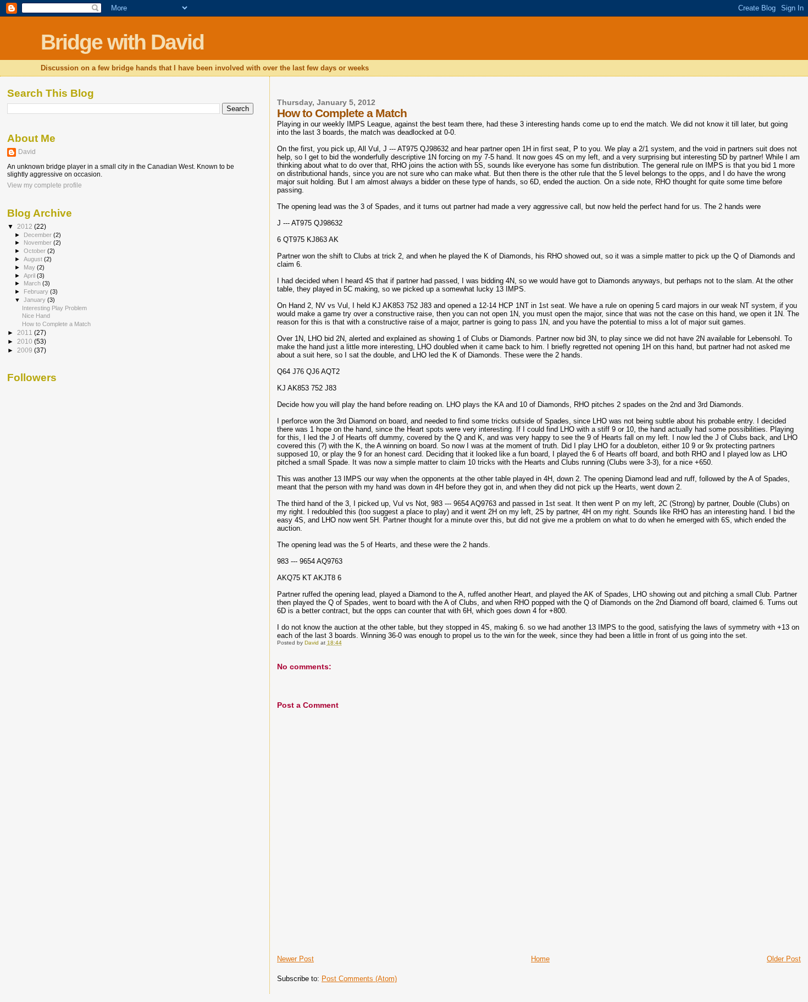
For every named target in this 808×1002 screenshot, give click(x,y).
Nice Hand (36, 315)
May (30, 267)
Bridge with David (122, 42)
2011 (25, 332)
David (27, 152)
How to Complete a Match (56, 324)
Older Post (784, 959)
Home (540, 959)
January (35, 299)
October (35, 250)
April (30, 275)
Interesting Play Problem (54, 308)
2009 (25, 350)
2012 (25, 226)
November (38, 242)
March (33, 283)
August (34, 259)
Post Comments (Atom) (359, 979)
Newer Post (295, 959)
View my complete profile (44, 185)
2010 (25, 341)
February (37, 291)
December (38, 235)
